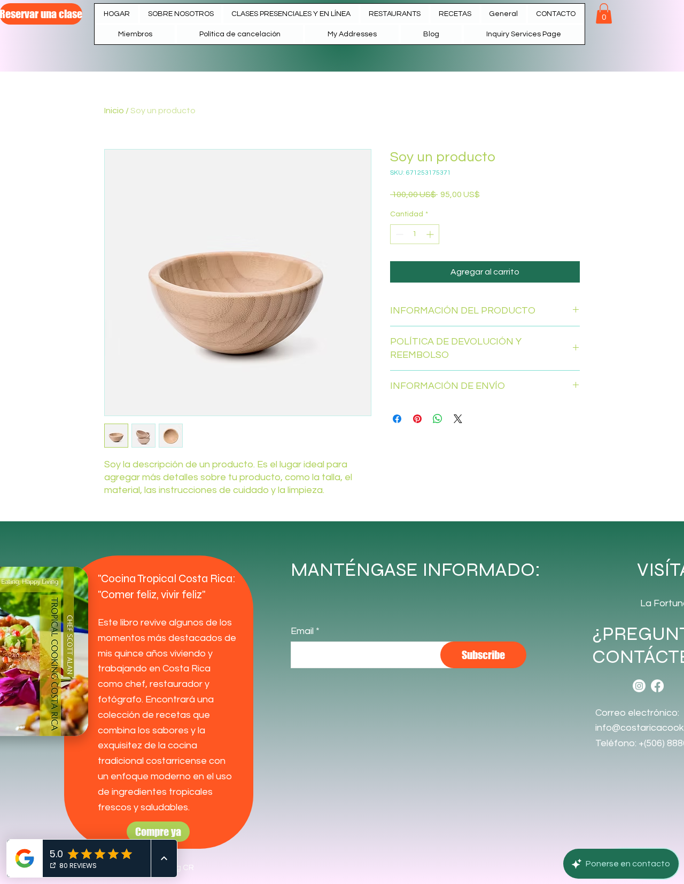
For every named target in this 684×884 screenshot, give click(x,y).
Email (302, 631)
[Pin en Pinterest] (417, 418)
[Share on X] (458, 418)
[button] (395, 14)
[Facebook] (657, 685)
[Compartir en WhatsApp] (437, 418)
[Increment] (431, 234)
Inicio (114, 110)
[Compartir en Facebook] (397, 418)
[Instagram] (639, 685)
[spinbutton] (414, 234)
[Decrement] (398, 234)
